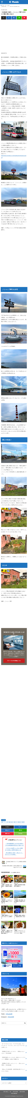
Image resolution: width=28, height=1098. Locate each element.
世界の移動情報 (14, 1093)
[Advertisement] (14, 35)
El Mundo (14, 1)
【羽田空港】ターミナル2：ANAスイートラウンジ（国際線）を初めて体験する (13, 1058)
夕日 (16, 822)
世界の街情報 (22, 1091)
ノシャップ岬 (5, 822)
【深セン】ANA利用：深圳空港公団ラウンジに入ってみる (13, 1070)
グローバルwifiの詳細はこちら (14, 660)
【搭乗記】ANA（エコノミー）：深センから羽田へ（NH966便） (13, 1064)
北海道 (4, 820)
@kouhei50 (11, 1017)
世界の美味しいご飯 (7, 1091)
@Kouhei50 (9, 1014)
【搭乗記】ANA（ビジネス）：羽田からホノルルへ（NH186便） (13, 1052)
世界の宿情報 (15, 1091)
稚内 (20, 822)
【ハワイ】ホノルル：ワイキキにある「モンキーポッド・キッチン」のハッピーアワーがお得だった (13, 1045)
